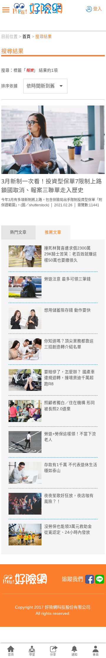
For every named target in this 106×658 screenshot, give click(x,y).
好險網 (37, 9)
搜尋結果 (43, 36)
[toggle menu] (6, 10)
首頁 (26, 36)
